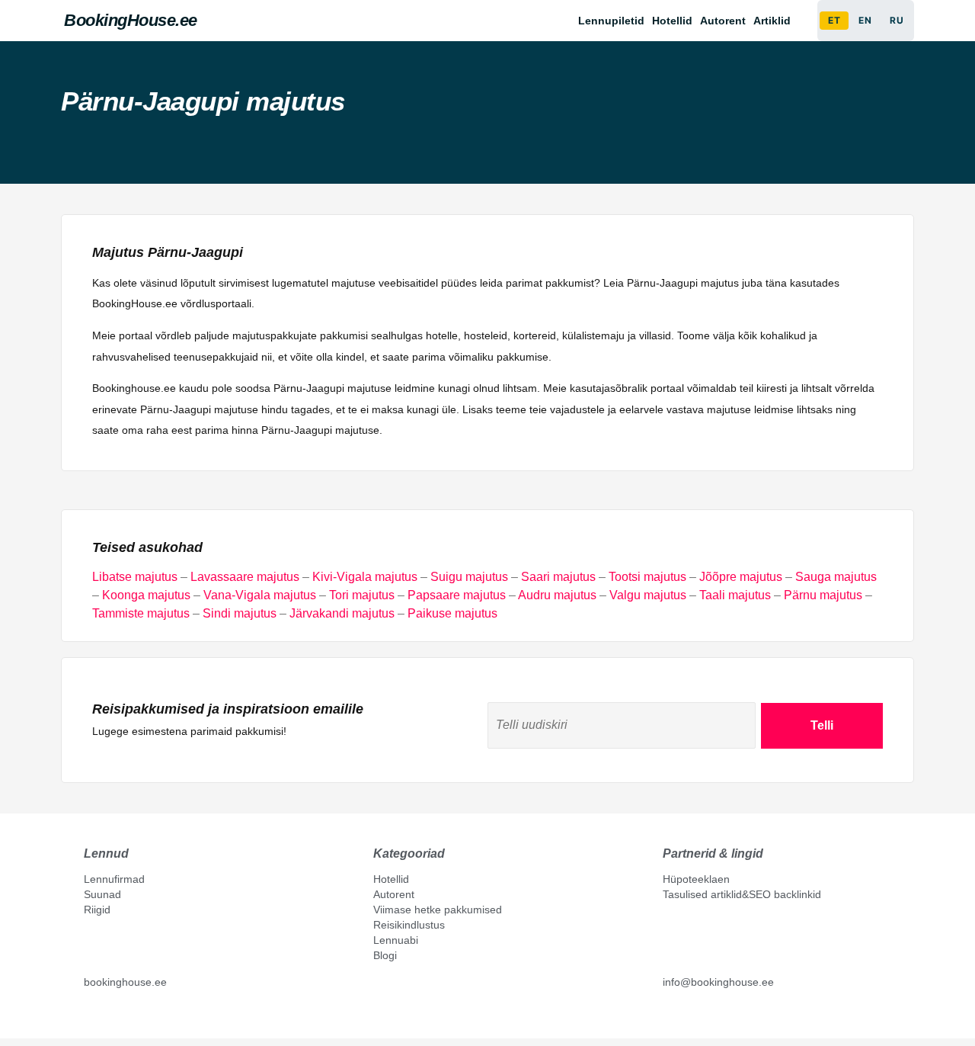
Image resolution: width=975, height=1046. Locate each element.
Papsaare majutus (457, 595)
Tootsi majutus (647, 576)
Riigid (97, 909)
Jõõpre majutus (740, 576)
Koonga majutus (146, 595)
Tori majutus (362, 595)
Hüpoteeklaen (696, 879)
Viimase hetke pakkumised (437, 909)
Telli (821, 725)
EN (864, 20)
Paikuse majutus (452, 613)
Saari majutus (558, 576)
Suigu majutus (469, 576)
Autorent (723, 20)
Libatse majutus (134, 576)
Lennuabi (395, 940)
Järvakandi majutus (342, 613)
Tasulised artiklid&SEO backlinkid (742, 894)
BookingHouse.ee (130, 20)
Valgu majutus (647, 595)
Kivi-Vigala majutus (364, 576)
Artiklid (772, 20)
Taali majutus (735, 595)
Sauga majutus (836, 576)
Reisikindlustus (409, 925)
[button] (776, 20)
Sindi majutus (240, 613)
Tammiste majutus (141, 613)
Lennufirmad (114, 879)
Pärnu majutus (823, 595)
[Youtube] (106, 1017)
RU (896, 20)
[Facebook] (90, 1017)
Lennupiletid (611, 20)
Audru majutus (557, 595)
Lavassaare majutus (244, 576)
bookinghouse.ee (125, 982)
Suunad (102, 894)
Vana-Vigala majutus (259, 595)
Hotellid (672, 20)
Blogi (385, 955)
